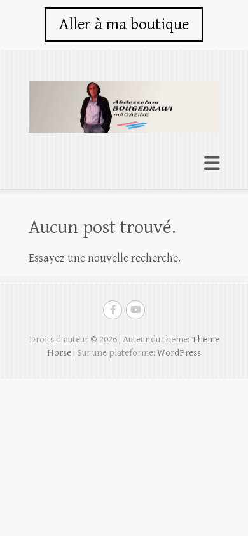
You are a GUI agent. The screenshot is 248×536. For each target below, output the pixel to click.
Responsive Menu (211, 163)
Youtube (135, 309)
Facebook (112, 309)
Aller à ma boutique (124, 24)
